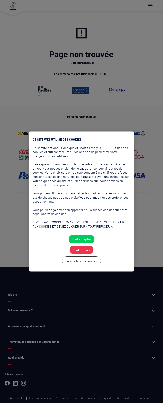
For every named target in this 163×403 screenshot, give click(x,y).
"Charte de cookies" (53, 214)
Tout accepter (81, 239)
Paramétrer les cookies (81, 261)
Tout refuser (81, 250)
